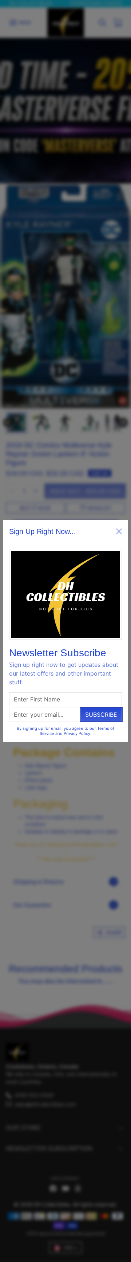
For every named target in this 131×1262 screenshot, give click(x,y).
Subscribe (101, 714)
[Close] (119, 531)
